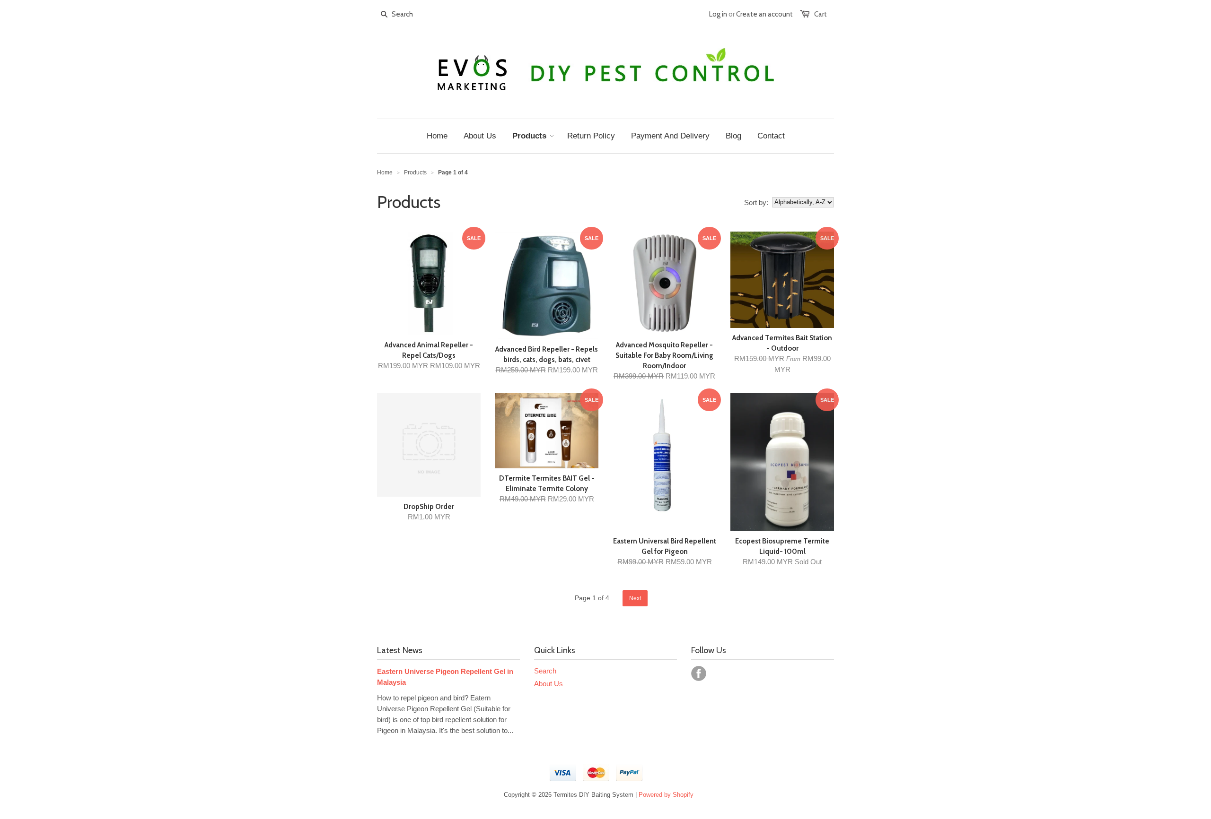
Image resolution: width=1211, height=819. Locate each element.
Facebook (698, 673)
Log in (718, 14)
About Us (548, 684)
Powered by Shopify (666, 794)
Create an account (764, 14)
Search (545, 671)
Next (635, 598)
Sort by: (756, 202)
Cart (820, 14)
